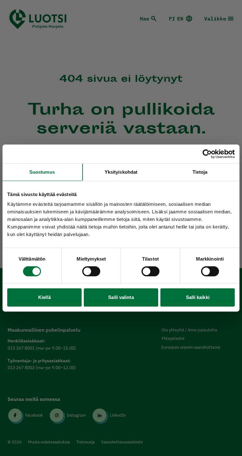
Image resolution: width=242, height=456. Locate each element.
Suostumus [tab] (42, 172)
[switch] (91, 271)
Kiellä (44, 297)
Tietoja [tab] (200, 172)
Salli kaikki (198, 297)
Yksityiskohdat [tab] (121, 172)
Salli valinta (121, 297)
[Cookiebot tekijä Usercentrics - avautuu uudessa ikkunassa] (207, 154)
